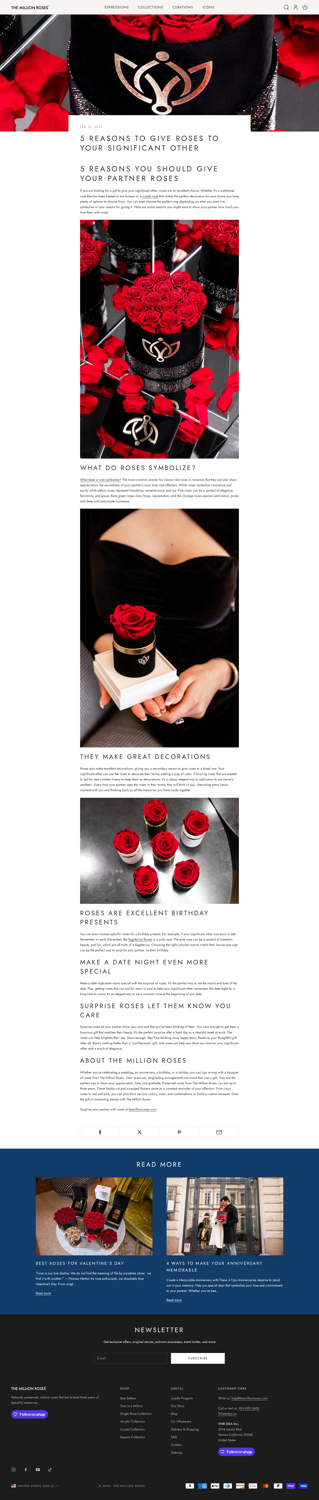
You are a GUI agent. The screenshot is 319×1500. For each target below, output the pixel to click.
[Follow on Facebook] (25, 1469)
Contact (176, 1444)
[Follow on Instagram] (13, 1469)
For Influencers (181, 1421)
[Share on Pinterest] (179, 1132)
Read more (43, 1293)
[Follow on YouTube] (37, 1469)
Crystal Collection (132, 1429)
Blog (174, 1413)
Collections (150, 7)
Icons (208, 7)
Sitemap (176, 1452)
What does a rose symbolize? (100, 479)
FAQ (174, 1437)
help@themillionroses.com (249, 1398)
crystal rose (150, 196)
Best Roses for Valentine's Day (80, 1263)
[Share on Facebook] (100, 1132)
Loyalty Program (182, 1398)
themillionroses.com (142, 1109)
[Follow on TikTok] (50, 1469)
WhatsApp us (227, 1413)
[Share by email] (219, 1132)
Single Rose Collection (136, 1413)
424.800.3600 (249, 1408)
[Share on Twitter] (139, 1132)
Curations (183, 7)
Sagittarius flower (140, 939)
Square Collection (132, 1437)
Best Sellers (128, 1398)
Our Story (177, 1406)
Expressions (117, 7)
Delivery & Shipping (185, 1429)
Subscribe (198, 1358)
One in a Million (131, 1406)
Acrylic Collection (132, 1421)
